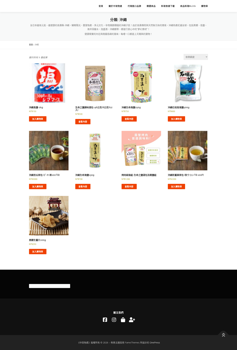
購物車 (204, 6)
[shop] (123, 319)
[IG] (114, 319)
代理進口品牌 (134, 6)
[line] (132, 319)
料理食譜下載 (168, 6)
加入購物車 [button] (37, 118)
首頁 (101, 6)
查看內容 (83, 121)
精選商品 (151, 6)
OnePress (155, 342)
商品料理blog (188, 6)
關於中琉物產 (115, 6)
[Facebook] (105, 319)
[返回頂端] (223, 335)
